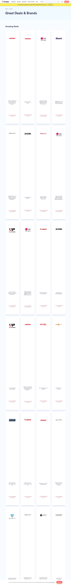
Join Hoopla (67, 1)
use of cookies (52, 582)
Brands (6, 8)
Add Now (50, 4)
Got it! (59, 582)
